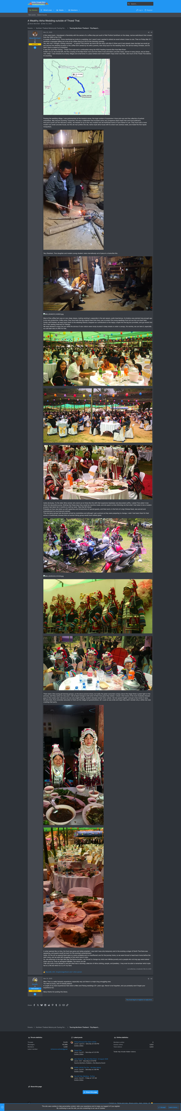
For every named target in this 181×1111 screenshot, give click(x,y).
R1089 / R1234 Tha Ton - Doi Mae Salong (87, 1067)
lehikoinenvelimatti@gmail (59, 1049)
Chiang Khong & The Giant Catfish (85, 1042)
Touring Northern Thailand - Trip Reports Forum (89, 1063)
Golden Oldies (78, 1045)
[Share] (148, 32)
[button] (53, 10)
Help (140, 1103)
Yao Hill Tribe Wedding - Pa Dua (84, 1076)
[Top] (149, 1103)
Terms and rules (122, 1103)
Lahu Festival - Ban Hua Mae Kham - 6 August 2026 (91, 1059)
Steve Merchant (34, 23)
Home (145, 1103)
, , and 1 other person (63, 972)
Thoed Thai (77, 1050)
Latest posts (78, 1037)
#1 (151, 32)
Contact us (112, 1103)
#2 (151, 978)
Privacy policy (133, 1103)
